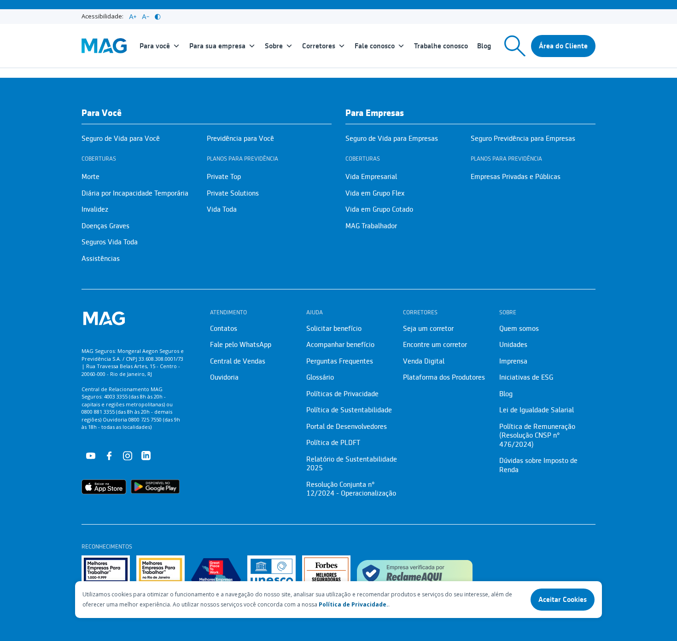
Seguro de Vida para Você (121, 138)
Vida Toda (222, 209)
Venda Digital (423, 361)
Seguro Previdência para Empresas (523, 138)
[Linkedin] (146, 455)
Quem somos (519, 328)
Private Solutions (233, 193)
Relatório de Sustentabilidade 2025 (351, 464)
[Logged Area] (563, 46)
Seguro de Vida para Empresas (391, 138)
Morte (90, 177)
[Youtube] (91, 455)
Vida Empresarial (371, 177)
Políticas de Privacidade (342, 394)
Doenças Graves (105, 226)
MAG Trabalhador (371, 226)
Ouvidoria (224, 377)
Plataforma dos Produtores (444, 377)
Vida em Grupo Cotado (379, 209)
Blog (484, 46)
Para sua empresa (217, 46)
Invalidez (95, 209)
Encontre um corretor (435, 345)
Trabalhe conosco (441, 46)
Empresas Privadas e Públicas (515, 177)
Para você (155, 46)
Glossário (320, 377)
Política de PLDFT (333, 443)
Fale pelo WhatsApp (240, 345)
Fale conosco (375, 46)
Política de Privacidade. (353, 604)
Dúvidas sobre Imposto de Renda (538, 465)
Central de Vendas (237, 361)
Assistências (101, 258)
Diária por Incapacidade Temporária (135, 193)
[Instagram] (127, 455)
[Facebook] (109, 455)
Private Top (224, 177)
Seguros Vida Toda (110, 242)
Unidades (513, 345)
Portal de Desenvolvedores (346, 426)
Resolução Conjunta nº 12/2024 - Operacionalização (351, 489)
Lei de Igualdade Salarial (536, 410)
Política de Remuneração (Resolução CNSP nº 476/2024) (537, 435)
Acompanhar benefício (340, 345)
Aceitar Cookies (562, 599)
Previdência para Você (240, 138)
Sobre (274, 46)
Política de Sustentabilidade (349, 410)
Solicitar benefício (334, 328)
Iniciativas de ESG (526, 377)
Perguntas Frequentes (339, 361)
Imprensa (513, 361)
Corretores (318, 46)
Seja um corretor (428, 328)
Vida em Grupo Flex (374, 193)
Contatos (223, 328)
